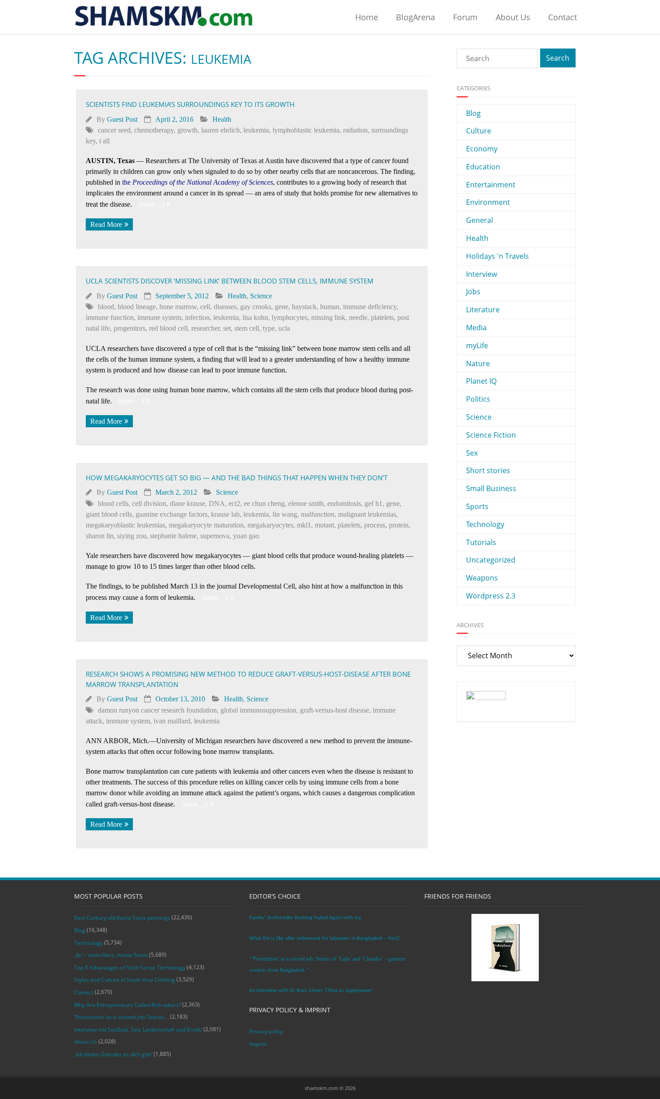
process (374, 525)
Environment (488, 202)
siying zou (131, 536)
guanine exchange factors (171, 514)
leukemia (256, 130)
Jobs (473, 292)
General (479, 220)
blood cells (113, 503)
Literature (483, 310)
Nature (478, 363)
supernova (214, 536)
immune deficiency (369, 306)
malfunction (317, 514)
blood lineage (137, 306)
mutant (324, 525)
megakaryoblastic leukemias (125, 525)
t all (104, 141)
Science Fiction (491, 435)
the (197, 182)
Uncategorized (490, 560)
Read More (106, 224)
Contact (562, 17)
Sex (472, 453)
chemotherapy (154, 130)
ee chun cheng (264, 503)
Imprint (258, 1044)
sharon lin (100, 536)
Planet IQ (481, 381)
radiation (355, 130)
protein (399, 525)
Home (366, 17)
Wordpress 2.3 (490, 596)
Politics (478, 399)
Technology (485, 524)
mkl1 (304, 525)
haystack (304, 306)
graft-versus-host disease (334, 710)
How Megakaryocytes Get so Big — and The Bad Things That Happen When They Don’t (236, 477)
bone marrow (178, 306)
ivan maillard (172, 721)
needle (358, 317)
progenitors (129, 328)
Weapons (482, 578)
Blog (473, 113)
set (227, 328)
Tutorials (481, 542)
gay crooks (255, 306)
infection (197, 317)
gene (281, 306)
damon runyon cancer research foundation (157, 710)
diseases (225, 306)
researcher (205, 328)
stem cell (246, 328)
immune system (159, 317)
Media (476, 327)
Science (261, 296)
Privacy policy (266, 1031)
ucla (284, 328)
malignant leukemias (367, 514)
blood (106, 306)
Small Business (491, 488)
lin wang (285, 514)
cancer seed (114, 130)
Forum (465, 17)
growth (187, 130)
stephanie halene (173, 536)
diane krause (187, 503)
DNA (217, 503)
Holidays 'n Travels (497, 256)
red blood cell (168, 328)
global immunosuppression (258, 710)
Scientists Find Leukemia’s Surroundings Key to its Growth (190, 104)
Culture (478, 131)
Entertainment (490, 185)
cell (205, 306)
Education (483, 167)
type (269, 328)
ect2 (234, 503)
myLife (477, 345)
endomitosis (344, 503)
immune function (110, 317)
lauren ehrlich (220, 130)
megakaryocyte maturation (206, 525)
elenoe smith (306, 503)
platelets (382, 317)
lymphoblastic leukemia (306, 130)
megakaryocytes (270, 525)
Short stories (488, 470)
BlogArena (415, 17)
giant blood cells (109, 514)
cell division (149, 503)
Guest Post (122, 119)
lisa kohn (255, 317)
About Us (513, 17)
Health (221, 119)
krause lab (225, 514)
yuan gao (246, 536)
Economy (481, 149)
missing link (328, 317)
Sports (477, 506)
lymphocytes (290, 317)
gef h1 (374, 503)
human (329, 306)
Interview (481, 274)
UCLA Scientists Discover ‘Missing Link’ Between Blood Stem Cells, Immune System (230, 280)
